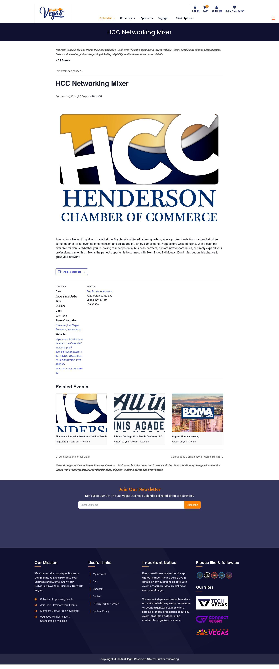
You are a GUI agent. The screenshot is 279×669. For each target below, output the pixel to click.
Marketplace (184, 18)
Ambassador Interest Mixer (74, 456)
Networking (74, 329)
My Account (99, 574)
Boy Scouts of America (100, 291)
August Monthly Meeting (185, 436)
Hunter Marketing (167, 659)
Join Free (217, 11)
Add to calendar (72, 271)
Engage (163, 18)
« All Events (63, 60)
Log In (195, 11)
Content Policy (101, 611)
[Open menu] (272, 17)
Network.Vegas (53, 13)
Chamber (61, 325)
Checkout (98, 588)
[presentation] (81, 413)
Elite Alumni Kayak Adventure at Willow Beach (81, 436)
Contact (97, 596)
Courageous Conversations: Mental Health (195, 456)
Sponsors (146, 18)
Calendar (105, 18)
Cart (205, 9)
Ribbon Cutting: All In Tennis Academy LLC (138, 436)
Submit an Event (235, 11)
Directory (126, 18)
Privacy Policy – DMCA (106, 603)
